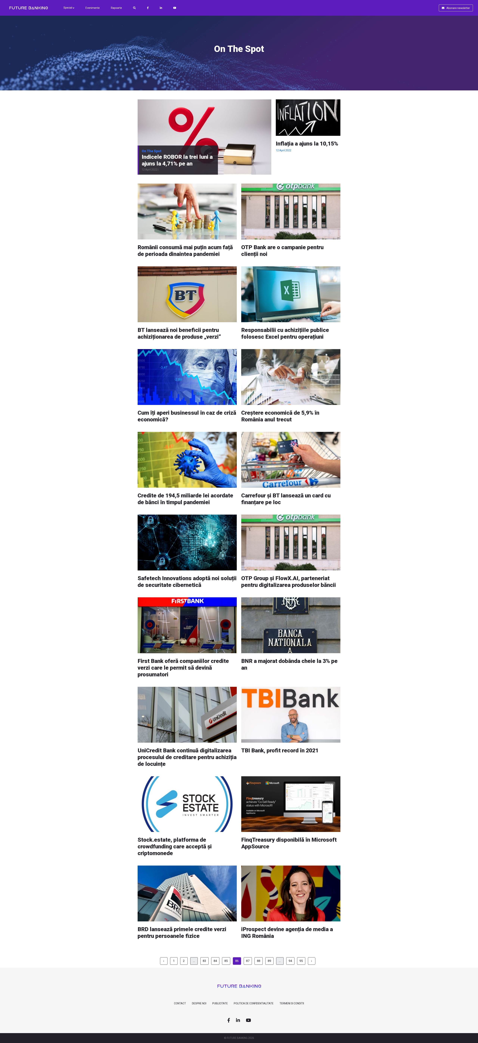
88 (258, 961)
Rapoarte (116, 7)
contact (180, 1003)
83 (204, 961)
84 (215, 961)
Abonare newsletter (458, 8)
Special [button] (68, 7)
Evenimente (93, 7)
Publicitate (220, 1003)
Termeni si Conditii (292, 1003)
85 (226, 961)
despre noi (199, 1003)
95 (301, 961)
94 (290, 961)
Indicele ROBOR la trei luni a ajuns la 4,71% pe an (177, 160)
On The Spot (151, 151)
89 (269, 961)
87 (247, 961)
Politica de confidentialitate (254, 1003)
